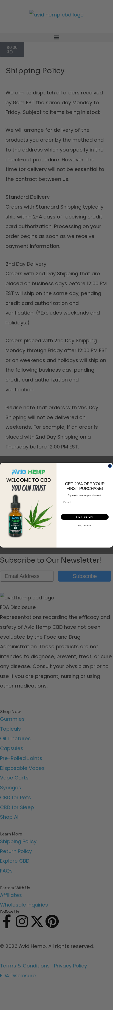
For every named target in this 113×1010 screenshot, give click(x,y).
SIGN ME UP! (85, 516)
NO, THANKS (85, 525)
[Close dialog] (110, 466)
